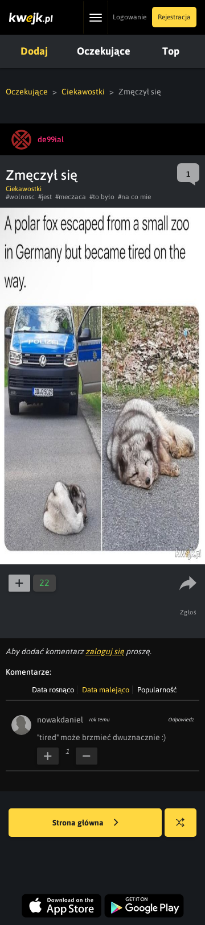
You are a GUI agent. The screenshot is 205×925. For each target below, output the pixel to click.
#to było (101, 197)
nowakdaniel (60, 719)
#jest (45, 197)
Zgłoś (188, 612)
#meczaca (70, 197)
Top (170, 51)
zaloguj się (104, 651)
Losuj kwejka (180, 822)
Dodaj (34, 51)
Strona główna (78, 822)
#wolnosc (20, 197)
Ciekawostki (83, 91)
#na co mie (134, 197)
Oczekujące (103, 51)
